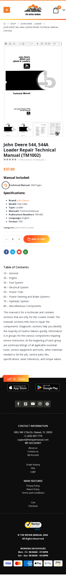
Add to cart (39, 239)
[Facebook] (18, 404)
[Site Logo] (33, 9)
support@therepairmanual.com (33, 439)
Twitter (12, 252)
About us (33, 447)
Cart (33, 502)
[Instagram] (40, 404)
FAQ (33, 468)
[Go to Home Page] (4, 23)
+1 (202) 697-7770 (33, 436)
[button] (7, 10)
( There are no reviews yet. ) (32, 159)
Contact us (33, 451)
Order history (33, 464)
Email (19, 252)
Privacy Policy (33, 485)
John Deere (23, 200)
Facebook (6, 252)
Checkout (33, 505)
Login (33, 471)
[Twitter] (25, 404)
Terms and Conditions (33, 492)
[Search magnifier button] (5, 185)
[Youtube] (32, 404)
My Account (33, 455)
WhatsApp (25, 252)
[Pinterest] (47, 404)
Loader (30, 227)
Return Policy (33, 489)
